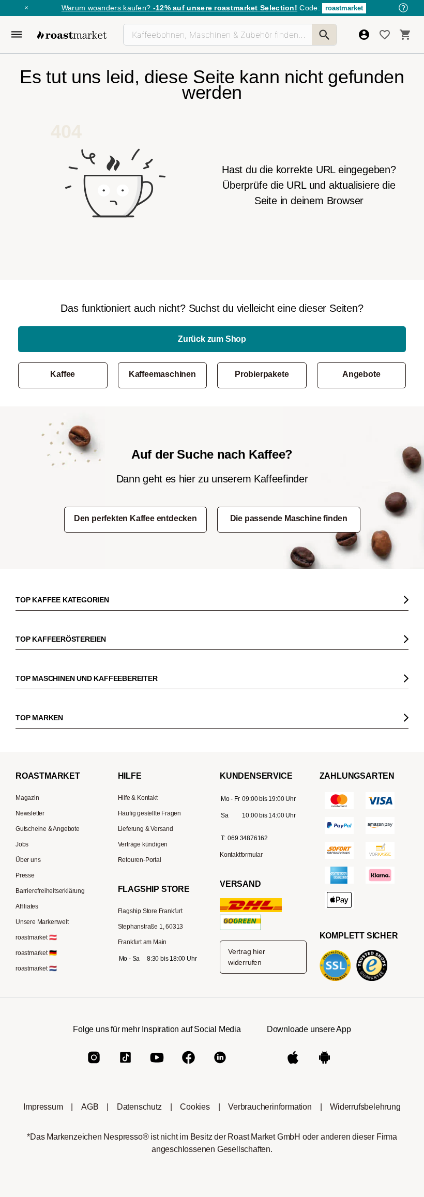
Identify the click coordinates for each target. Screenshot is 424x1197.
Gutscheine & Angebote (48, 828)
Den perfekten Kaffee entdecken (135, 518)
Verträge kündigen (143, 844)
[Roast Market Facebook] (188, 1066)
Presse (25, 875)
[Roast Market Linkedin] (220, 1066)
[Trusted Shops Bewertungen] (373, 980)
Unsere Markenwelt (42, 922)
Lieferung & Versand (145, 828)
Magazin (27, 797)
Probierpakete (262, 374)
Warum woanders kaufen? (179, 8)
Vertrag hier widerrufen (246, 956)
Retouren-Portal (139, 859)
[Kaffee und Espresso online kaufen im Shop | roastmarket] (72, 35)
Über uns (28, 859)
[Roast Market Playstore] (324, 1066)
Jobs (22, 844)
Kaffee (62, 374)
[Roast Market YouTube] (157, 1066)
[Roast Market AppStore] (293, 1066)
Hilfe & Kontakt (138, 797)
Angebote (361, 374)
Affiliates (27, 906)
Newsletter (30, 813)
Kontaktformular (241, 854)
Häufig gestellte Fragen (149, 813)
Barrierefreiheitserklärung (50, 891)
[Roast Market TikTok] (125, 1066)
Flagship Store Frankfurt (150, 911)
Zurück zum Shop (212, 339)
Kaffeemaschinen (162, 374)
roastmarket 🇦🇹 (36, 937)
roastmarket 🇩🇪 (36, 953)
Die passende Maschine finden (288, 518)
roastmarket (344, 8)
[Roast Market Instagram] (94, 1066)
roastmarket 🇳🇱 (36, 968)
